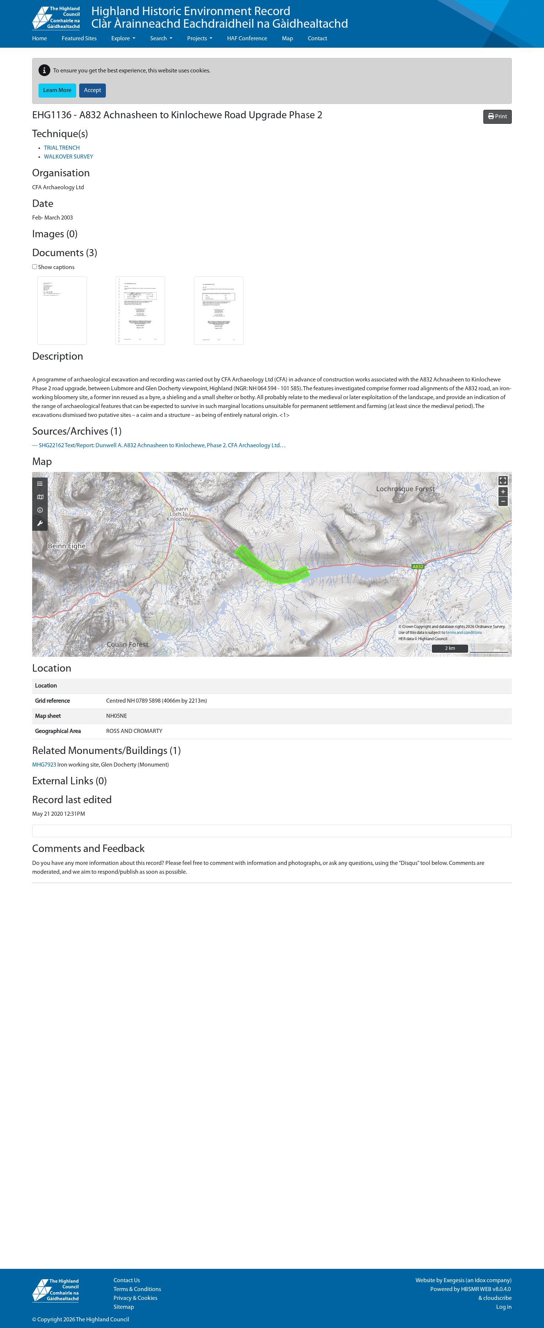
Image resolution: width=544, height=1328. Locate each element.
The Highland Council (102, 1320)
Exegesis (454, 1281)
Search (159, 39)
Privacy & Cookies (135, 1298)
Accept (92, 91)
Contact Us (127, 1281)
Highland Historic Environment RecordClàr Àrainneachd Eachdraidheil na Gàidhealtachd (219, 18)
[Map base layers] (40, 498)
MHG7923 (44, 765)
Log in (504, 1307)
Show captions (55, 268)
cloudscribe (497, 1298)
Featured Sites (79, 39)
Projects (197, 39)
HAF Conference (247, 39)
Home (39, 39)
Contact (317, 39)
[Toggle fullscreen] (503, 480)
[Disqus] (272, 981)
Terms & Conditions (137, 1290)
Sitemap (124, 1307)
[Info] (40, 510)
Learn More (57, 91)
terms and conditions (464, 633)
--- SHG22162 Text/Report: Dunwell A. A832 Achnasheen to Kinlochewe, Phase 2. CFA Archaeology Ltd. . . (158, 446)
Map (287, 39)
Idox (480, 1281)
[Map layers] (40, 484)
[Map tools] (40, 524)
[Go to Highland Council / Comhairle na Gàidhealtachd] (56, 15)
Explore (121, 39)
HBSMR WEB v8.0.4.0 (486, 1290)
